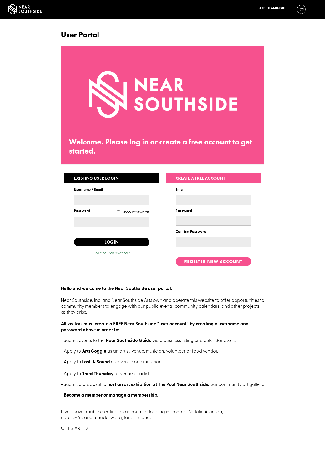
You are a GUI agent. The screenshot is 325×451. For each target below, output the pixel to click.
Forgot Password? (111, 253)
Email (180, 190)
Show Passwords (135, 212)
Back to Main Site (272, 8)
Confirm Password (191, 232)
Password (82, 211)
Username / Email (88, 190)
